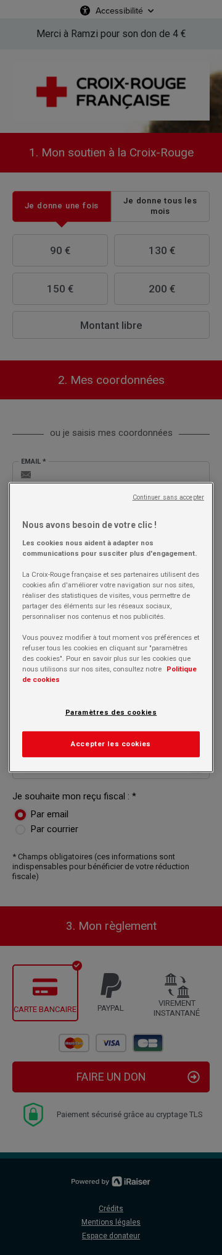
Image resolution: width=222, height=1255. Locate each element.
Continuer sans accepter (168, 497)
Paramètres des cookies (111, 712)
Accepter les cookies (110, 743)
